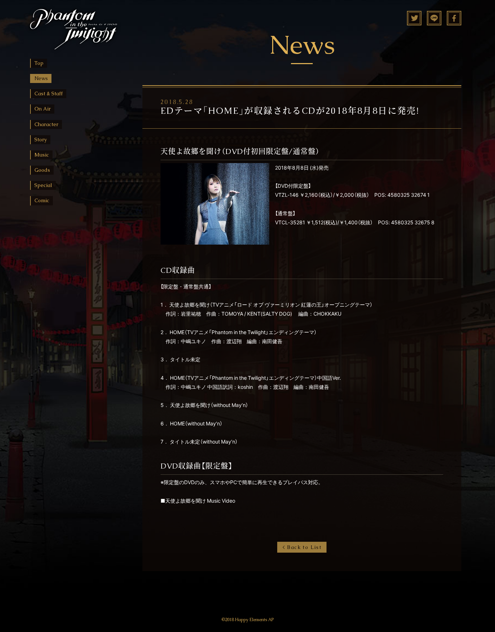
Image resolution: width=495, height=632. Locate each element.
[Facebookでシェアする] (454, 20)
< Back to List (302, 547)
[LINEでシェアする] (434, 20)
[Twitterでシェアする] (414, 20)
